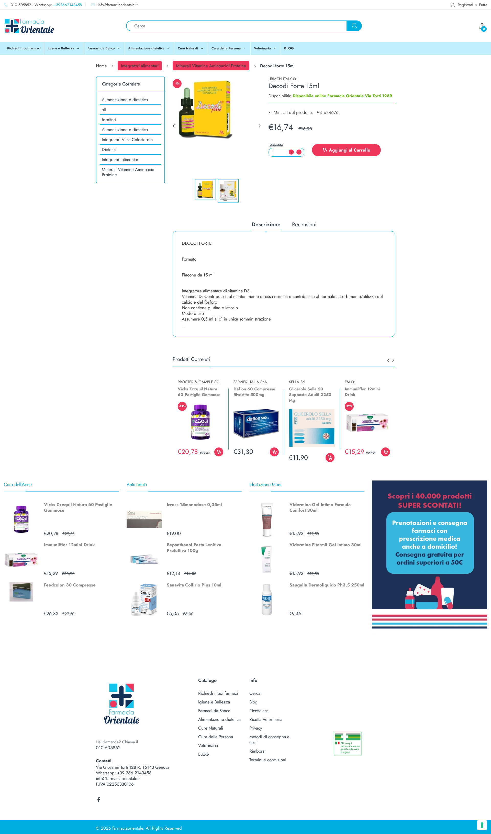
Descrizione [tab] (266, 224)
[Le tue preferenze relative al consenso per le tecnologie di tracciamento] (482, 825)
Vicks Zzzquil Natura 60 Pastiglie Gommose (78, 507)
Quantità (276, 145)
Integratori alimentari (140, 66)
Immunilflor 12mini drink (362, 392)
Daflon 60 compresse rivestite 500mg (254, 392)
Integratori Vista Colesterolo (127, 139)
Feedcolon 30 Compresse (70, 585)
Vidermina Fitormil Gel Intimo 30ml (325, 545)
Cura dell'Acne (18, 484)
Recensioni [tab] (304, 224)
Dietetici (109, 149)
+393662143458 (68, 5)
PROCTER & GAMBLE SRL (199, 382)
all (104, 109)
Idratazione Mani (265, 484)
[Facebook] (99, 800)
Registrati (465, 5)
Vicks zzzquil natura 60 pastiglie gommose (199, 392)
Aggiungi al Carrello (349, 150)
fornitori (109, 119)
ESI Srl (350, 382)
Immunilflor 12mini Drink (69, 545)
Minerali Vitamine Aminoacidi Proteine (211, 66)
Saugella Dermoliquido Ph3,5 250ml (326, 585)
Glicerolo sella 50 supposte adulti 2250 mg (310, 394)
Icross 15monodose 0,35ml (194, 504)
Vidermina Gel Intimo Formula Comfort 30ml (320, 507)
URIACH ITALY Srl (283, 79)
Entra (483, 5)
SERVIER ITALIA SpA (250, 382)
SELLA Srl (297, 382)
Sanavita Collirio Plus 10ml (194, 585)
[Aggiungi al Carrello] (218, 451)
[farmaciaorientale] (29, 25)
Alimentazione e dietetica (125, 99)
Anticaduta (137, 484)
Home (101, 66)
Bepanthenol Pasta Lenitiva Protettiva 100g (194, 547)
